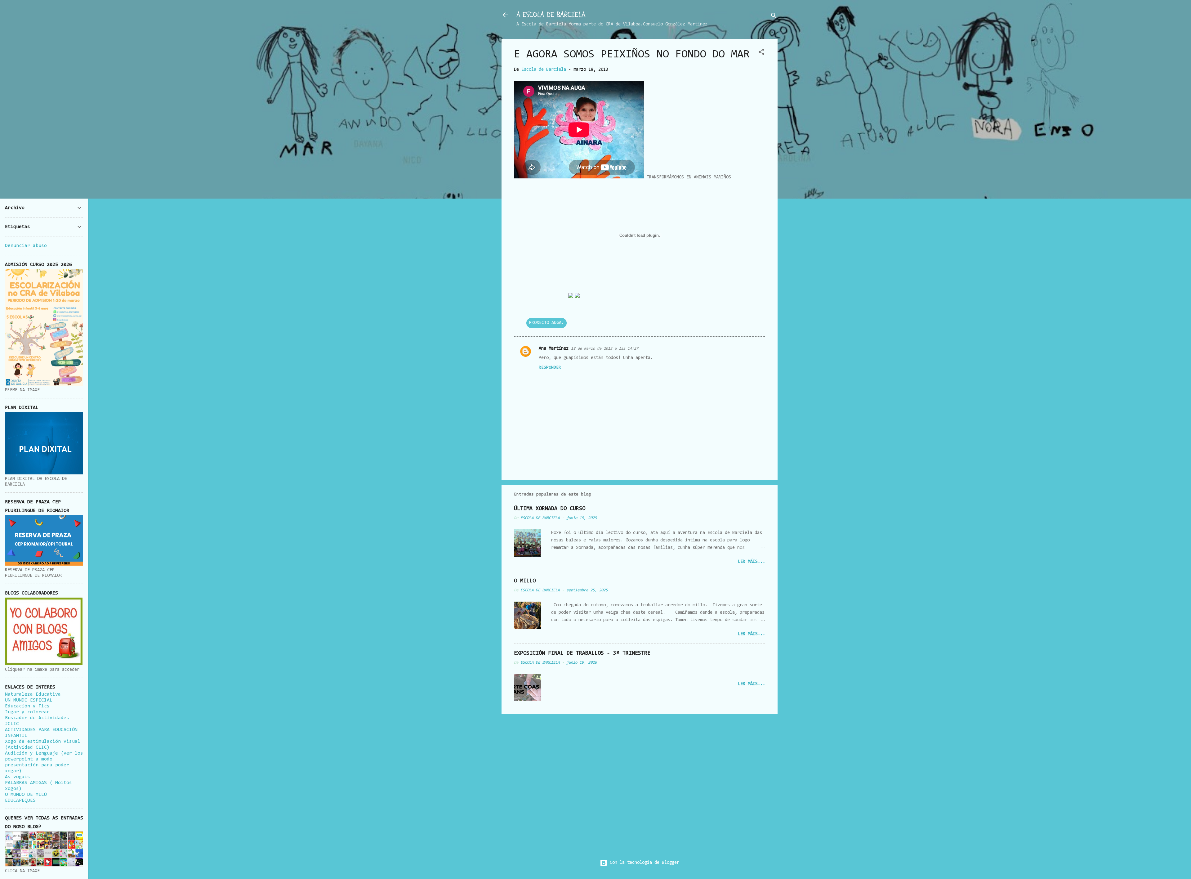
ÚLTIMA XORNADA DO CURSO (549, 509)
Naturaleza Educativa (33, 694)
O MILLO (525, 581)
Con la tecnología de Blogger (643, 862)
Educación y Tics (27, 706)
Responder (550, 368)
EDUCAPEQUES (20, 800)
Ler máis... (751, 561)
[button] (761, 53)
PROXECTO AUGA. (546, 323)
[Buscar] (774, 16)
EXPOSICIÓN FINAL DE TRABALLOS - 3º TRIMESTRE (582, 653)
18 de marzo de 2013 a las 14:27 (604, 349)
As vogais (17, 776)
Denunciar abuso (26, 245)
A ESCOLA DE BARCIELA (551, 15)
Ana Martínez (554, 348)
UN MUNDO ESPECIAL (28, 700)
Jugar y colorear (27, 712)
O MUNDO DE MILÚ (26, 794)
